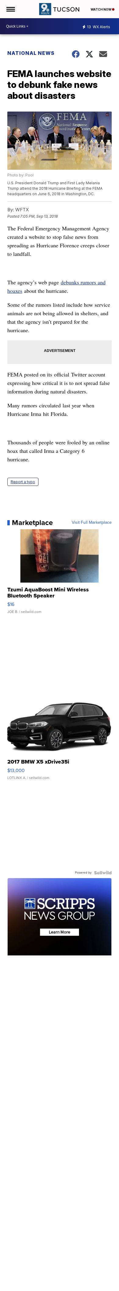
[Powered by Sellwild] (103, 873)
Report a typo (23, 482)
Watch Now (101, 9)
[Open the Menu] (10, 9)
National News (31, 53)
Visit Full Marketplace (92, 522)
